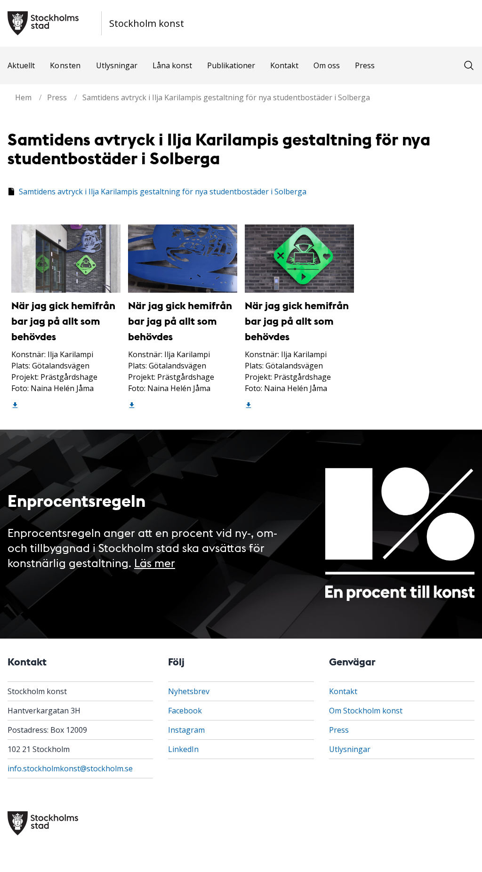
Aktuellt (21, 65)
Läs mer (154, 562)
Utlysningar (116, 65)
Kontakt (284, 65)
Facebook (185, 710)
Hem (23, 97)
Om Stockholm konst (365, 710)
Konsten (65, 65)
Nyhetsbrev (188, 691)
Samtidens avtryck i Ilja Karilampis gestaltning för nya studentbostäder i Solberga (226, 97)
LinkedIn (183, 749)
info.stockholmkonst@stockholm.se (70, 768)
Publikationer (231, 65)
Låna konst (172, 65)
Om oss (326, 65)
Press (365, 65)
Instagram (186, 730)
